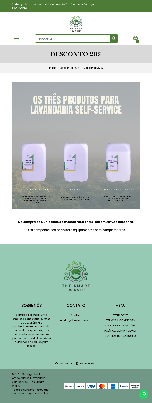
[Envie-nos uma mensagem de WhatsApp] (143, 394)
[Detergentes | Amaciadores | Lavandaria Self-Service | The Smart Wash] (76, 23)
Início (52, 68)
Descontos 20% (70, 68)
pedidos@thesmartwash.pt (76, 320)
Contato (76, 315)
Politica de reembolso (120, 336)
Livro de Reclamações (120, 325)
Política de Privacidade (120, 331)
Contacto (120, 315)
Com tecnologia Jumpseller (30, 393)
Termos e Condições (120, 320)
